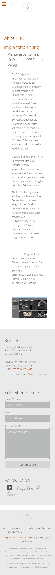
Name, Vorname (14, 399)
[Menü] (4, 4)
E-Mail (9, 412)
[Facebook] (9, 489)
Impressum (10, 537)
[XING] (31, 489)
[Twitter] (11, 495)
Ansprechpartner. (37, 374)
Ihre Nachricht (13, 426)
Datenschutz (22, 537)
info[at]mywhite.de (22, 369)
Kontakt (32, 537)
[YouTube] (41, 489)
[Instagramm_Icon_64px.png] (21, 489)
